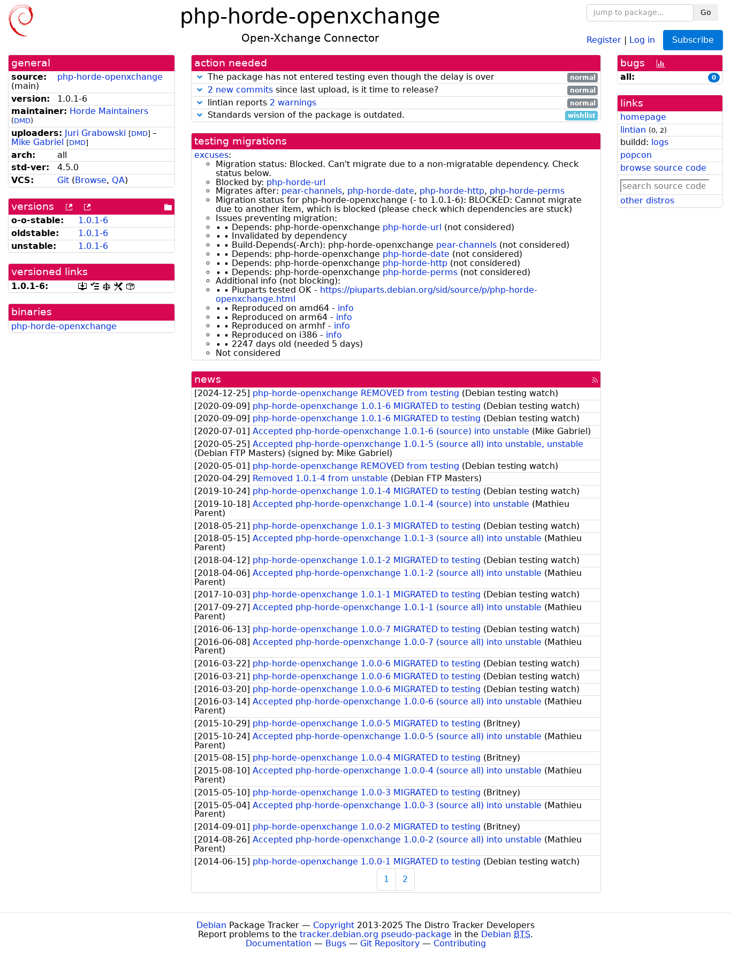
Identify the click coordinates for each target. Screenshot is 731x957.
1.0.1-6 (93, 220)
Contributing (459, 943)
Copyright (333, 925)
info (346, 308)
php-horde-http (452, 191)
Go (705, 12)
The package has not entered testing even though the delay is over (400, 77)
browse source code (663, 168)
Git (63, 180)
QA (118, 180)
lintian (633, 130)
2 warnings (293, 102)
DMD (22, 121)
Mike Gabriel (37, 142)
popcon (636, 155)
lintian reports (400, 103)
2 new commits (240, 90)
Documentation (278, 943)
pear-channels (311, 191)
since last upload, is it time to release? (402, 90)
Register (604, 39)
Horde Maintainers (109, 111)
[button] (199, 77)
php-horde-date (380, 191)
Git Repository (390, 943)
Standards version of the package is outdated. (400, 115)
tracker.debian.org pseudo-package (376, 934)
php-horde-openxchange (110, 77)
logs (659, 142)
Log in (642, 39)
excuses (211, 155)
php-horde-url (295, 182)
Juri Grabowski (95, 133)
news (207, 379)
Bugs (335, 943)
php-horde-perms (527, 191)
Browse (90, 180)
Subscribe (693, 40)
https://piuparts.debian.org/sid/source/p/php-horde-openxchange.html (376, 294)
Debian (211, 925)
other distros (647, 200)
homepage (643, 117)
